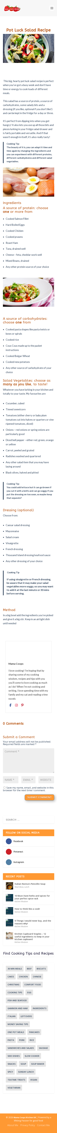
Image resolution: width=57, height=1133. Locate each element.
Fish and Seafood (17, 1000)
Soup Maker (37, 1063)
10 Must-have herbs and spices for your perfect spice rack (32, 897)
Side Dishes (14, 1056)
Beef (29, 968)
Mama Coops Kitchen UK (25, 1117)
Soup (23, 1063)
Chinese (37, 976)
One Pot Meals (16, 1032)
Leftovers (26, 1016)
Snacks (11, 1063)
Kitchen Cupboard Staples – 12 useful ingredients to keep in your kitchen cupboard (32, 936)
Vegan (33, 1079)
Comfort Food (32, 984)
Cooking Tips (15, 992)
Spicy (10, 1071)
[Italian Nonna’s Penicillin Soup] (9, 886)
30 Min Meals (15, 968)
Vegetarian (14, 1087)
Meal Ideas (19, 887)
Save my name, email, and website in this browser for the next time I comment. (28, 789)
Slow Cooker (32, 1056)
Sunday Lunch (26, 1071)
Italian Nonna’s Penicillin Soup (30, 883)
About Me (12, 1125)
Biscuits (41, 968)
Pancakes (34, 1032)
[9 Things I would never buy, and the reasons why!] (9, 922)
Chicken (23, 976)
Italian (11, 1016)
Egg (29, 992)
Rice (32, 1040)
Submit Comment (39, 797)
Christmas (13, 984)
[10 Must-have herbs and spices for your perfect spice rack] (9, 897)
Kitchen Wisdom (21, 901)
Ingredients (39, 1008)
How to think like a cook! (27, 908)
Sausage (43, 1048)
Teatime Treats (16, 1079)
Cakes (11, 976)
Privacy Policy (27, 1125)
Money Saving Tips (18, 1024)
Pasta (11, 1040)
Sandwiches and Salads (21, 1048)
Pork (22, 1040)
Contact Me (43, 1125)
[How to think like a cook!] (9, 910)
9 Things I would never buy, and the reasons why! (33, 922)
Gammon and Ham (18, 1008)
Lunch (26, 887)
